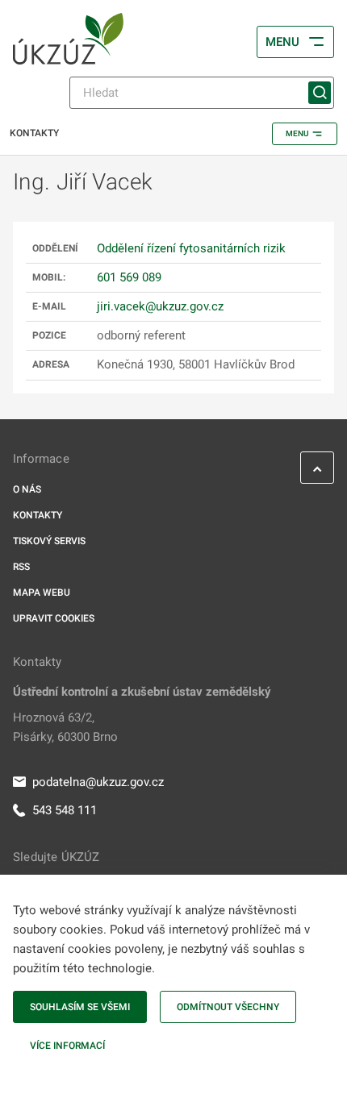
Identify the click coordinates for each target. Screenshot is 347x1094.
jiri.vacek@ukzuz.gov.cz (160, 306)
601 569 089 (129, 277)
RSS (21, 566)
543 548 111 (64, 810)
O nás (27, 489)
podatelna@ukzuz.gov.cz (98, 782)
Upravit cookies (53, 618)
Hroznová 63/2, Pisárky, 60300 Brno (65, 727)
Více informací (67, 1045)
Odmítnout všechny (228, 1007)
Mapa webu (41, 592)
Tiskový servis (49, 541)
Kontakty (37, 515)
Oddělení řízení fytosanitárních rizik (191, 248)
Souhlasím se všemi (80, 1007)
